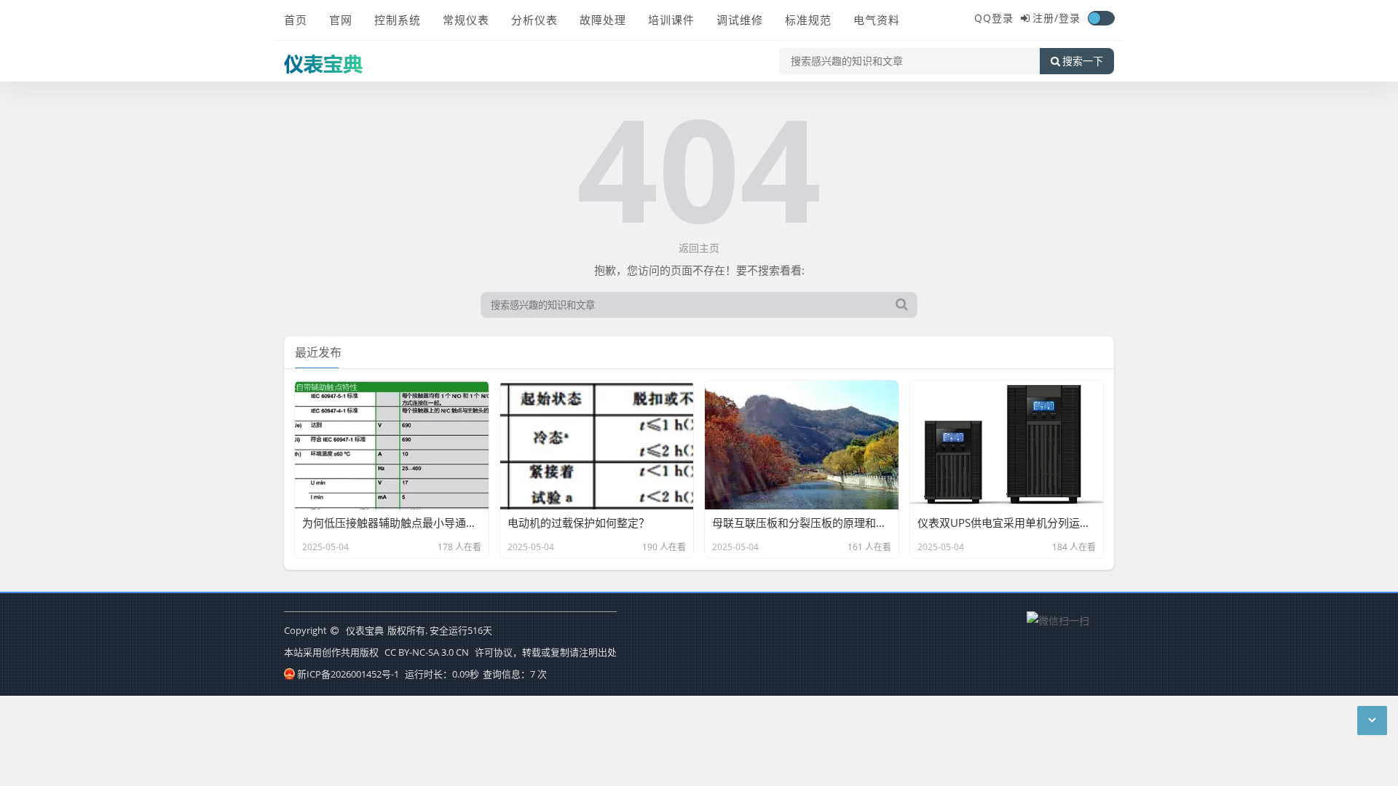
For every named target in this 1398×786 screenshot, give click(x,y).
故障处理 (603, 19)
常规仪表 (466, 19)
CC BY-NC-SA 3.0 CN (426, 652)
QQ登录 (994, 18)
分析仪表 (534, 19)
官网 (340, 19)
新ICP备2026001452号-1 (348, 673)
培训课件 (671, 19)
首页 (295, 19)
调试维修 (739, 19)
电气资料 (876, 19)
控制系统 (397, 19)
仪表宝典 (365, 630)
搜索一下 (1082, 61)
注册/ (1045, 18)
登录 (1070, 18)
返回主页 (699, 248)
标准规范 (808, 19)
